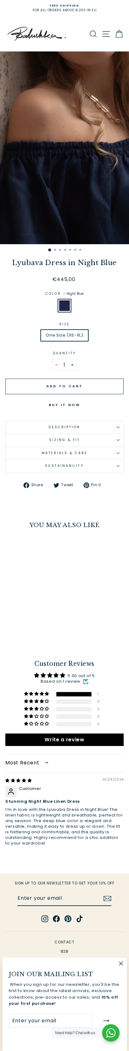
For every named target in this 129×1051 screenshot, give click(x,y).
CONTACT (64, 942)
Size (64, 324)
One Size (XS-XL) (64, 335)
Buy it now (64, 404)
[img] (18, 780)
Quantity (64, 353)
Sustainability (64, 465)
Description (64, 427)
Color (64, 293)
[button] (37, 694)
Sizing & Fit (64, 440)
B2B (65, 951)
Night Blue (64, 305)
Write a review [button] (64, 739)
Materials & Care (64, 453)
